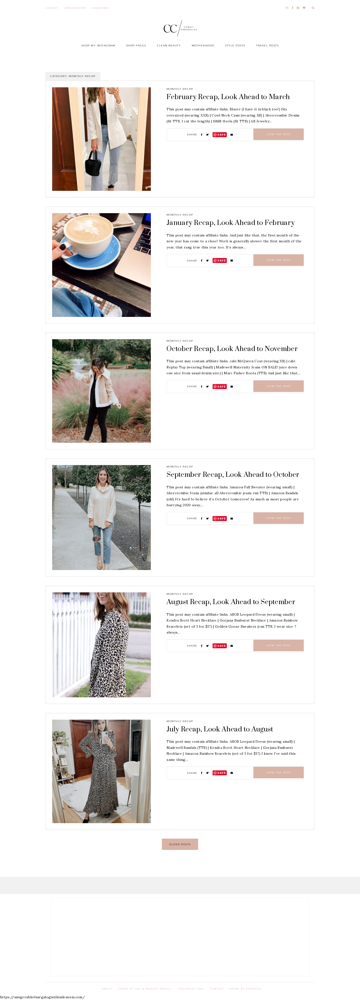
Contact (52, 8)
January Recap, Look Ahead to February (231, 223)
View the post (278, 134)
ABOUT (107, 988)
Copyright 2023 (191, 988)
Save (221, 134)
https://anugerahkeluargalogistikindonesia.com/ (42, 997)
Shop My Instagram (98, 45)
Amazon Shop (75, 8)
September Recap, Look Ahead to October (233, 474)
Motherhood (203, 45)
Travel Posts (267, 45)
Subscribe (100, 8)
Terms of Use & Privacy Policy (145, 988)
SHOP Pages (136, 45)
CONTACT (217, 988)
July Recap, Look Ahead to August (220, 729)
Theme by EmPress (245, 988)
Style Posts (235, 45)
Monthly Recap (180, 89)
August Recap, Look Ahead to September (231, 602)
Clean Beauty (169, 45)
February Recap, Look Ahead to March (228, 97)
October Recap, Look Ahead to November (232, 349)
